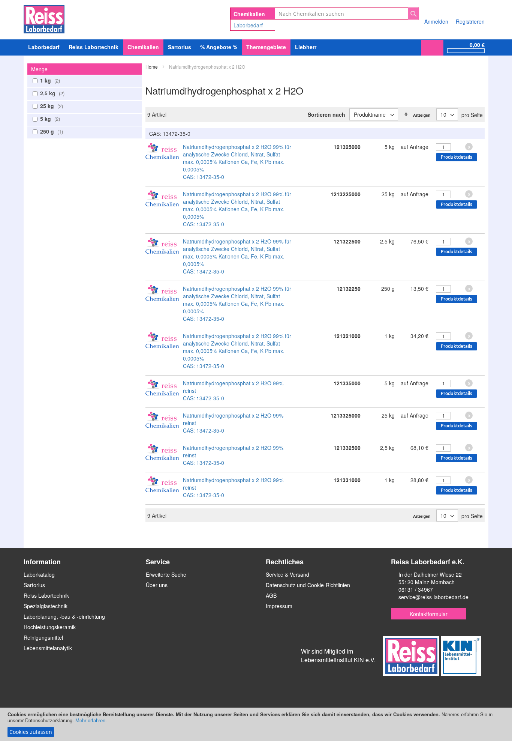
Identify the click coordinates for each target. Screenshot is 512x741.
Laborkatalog (39, 574)
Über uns (157, 585)
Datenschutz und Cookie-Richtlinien (308, 585)
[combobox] (347, 14)
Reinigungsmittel (43, 637)
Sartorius (34, 585)
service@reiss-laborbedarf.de (433, 597)
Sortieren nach (326, 114)
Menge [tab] (39, 69)
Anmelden (436, 21)
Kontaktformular (429, 614)
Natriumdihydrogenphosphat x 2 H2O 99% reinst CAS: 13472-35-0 (233, 390)
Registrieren (470, 21)
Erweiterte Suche (166, 574)
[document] (256, 724)
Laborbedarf (248, 25)
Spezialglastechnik (45, 606)
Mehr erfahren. (91, 720)
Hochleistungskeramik (50, 627)
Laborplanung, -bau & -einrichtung (64, 616)
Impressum (279, 606)
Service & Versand (287, 574)
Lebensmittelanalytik (48, 648)
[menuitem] (44, 47)
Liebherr (305, 47)
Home (152, 66)
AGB (271, 595)
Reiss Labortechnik (46, 595)
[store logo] (44, 18)
